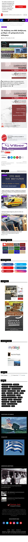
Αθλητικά (4, 390)
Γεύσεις (23, 390)
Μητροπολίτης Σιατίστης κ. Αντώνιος (9, 397)
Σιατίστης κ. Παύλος (6, 406)
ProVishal (19, 531)
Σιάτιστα (4, 403)
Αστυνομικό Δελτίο (12, 390)
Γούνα (4, 393)
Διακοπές (16, 393)
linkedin (21, 267)
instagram (21, 271)
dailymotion (7, 274)
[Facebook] (9, 157)
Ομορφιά (20, 397)
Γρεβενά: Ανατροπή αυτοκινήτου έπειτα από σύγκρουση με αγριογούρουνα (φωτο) (12, 232)
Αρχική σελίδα (4, 23)
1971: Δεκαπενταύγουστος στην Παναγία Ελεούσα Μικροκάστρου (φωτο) (11, 486)
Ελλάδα (22, 393)
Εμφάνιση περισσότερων (21, 171)
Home (8, 530)
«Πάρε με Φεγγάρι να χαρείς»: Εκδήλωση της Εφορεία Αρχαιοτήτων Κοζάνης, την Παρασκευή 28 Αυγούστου (14, 191)
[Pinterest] (17, 157)
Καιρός (19, 395)
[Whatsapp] (14, 157)
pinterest (8, 271)
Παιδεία (10, 399)
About (13, 530)
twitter (21, 264)
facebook (8, 264)
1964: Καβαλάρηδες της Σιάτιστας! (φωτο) (15, 492)
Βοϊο (19, 390)
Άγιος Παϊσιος (5, 386)
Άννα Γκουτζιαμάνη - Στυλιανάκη (16, 386)
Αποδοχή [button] (21, 6)
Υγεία (13, 406)
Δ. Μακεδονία (11, 23)
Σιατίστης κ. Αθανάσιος (12, 403)
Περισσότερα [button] (5, 11)
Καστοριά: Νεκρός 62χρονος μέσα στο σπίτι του (12, 211)
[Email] (20, 157)
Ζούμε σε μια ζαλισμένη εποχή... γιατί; (10, 14)
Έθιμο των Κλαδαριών (17, 388)
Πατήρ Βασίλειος (6, 401)
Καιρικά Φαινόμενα (11, 395)
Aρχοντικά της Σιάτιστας (7, 384)
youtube (8, 267)
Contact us (18, 530)
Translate (23, 375)
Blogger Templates (11, 531)
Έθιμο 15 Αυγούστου (6, 388)
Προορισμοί (13, 401)
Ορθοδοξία (5, 399)
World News (16, 384)
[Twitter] (11, 157)
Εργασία (4, 395)
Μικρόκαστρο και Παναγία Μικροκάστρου (15, 498)
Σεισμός (19, 401)
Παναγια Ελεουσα (18, 399)
